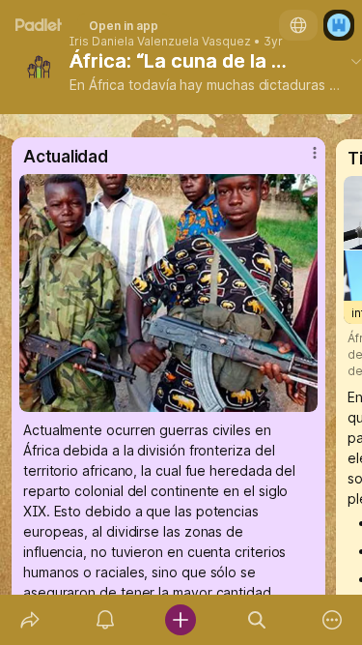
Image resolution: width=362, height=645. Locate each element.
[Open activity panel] (105, 620)
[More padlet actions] (332, 620)
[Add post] (180, 620)
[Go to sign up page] (338, 25)
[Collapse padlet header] (356, 61)
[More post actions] (302, 160)
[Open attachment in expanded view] (168, 293)
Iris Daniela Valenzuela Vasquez (160, 41)
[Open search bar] (257, 620)
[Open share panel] (30, 620)
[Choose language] (298, 25)
